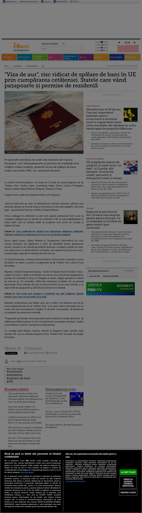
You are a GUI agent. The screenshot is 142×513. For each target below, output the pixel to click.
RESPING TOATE (128, 492)
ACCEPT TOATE (128, 472)
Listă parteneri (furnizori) (75, 481)
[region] (71, 481)
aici (23, 495)
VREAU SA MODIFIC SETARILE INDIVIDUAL (128, 482)
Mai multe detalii (27, 472)
